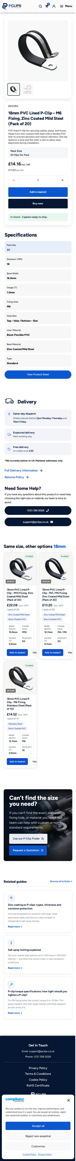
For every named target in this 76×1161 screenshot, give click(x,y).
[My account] (54, 6)
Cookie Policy (29, 1154)
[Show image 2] (27, 89)
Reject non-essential (38, 1136)
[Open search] (40, 6)
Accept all (38, 1126)
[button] (68, 1100)
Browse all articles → (61, 881)
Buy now (38, 203)
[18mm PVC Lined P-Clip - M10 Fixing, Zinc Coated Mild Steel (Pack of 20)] (20, 568)
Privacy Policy (45, 1154)
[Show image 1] (14, 89)
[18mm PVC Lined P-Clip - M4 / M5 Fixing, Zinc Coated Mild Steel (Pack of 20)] (55, 568)
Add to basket (38, 192)
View (35, 652)
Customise (38, 1146)
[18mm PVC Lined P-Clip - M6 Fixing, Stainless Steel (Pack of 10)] (20, 678)
